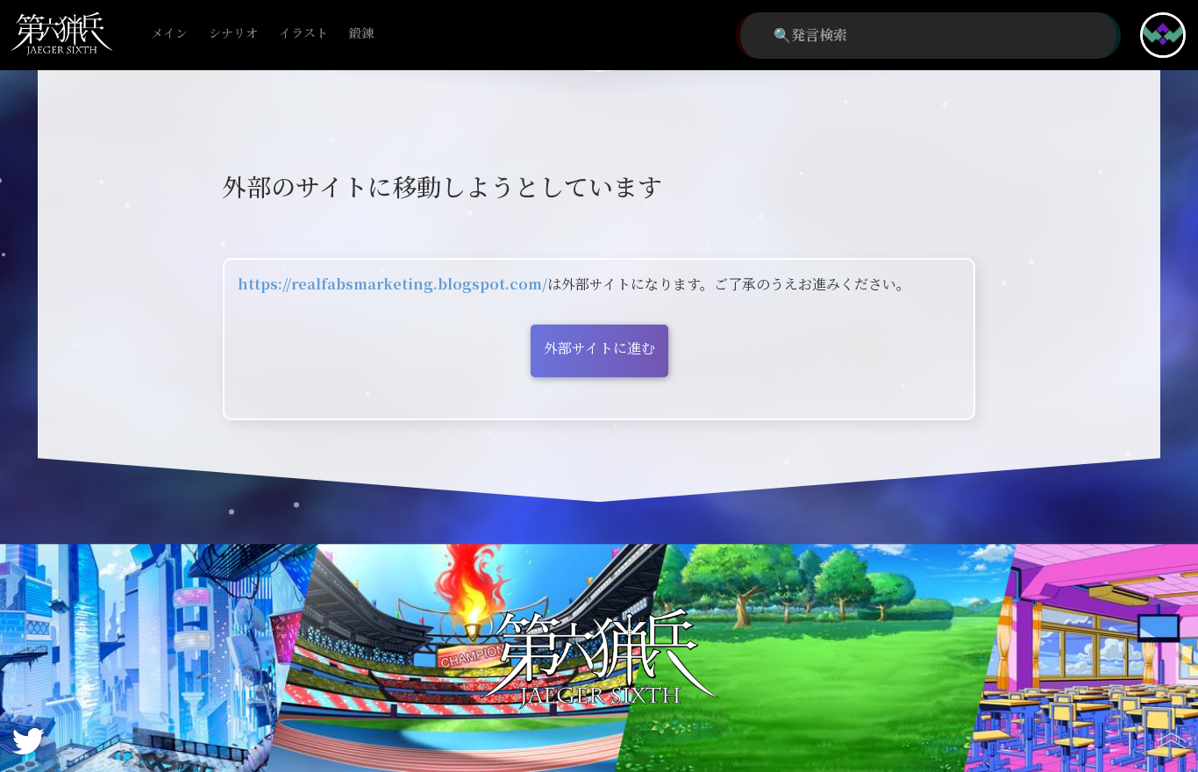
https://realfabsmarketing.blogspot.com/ (392, 284)
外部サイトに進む (599, 348)
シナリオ (233, 33)
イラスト (303, 33)
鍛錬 (361, 33)
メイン (169, 33)
